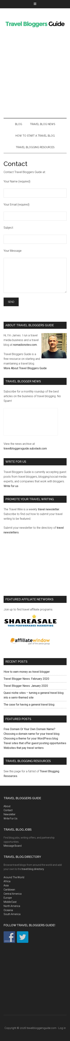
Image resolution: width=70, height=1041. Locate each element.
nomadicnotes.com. (25, 344)
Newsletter (9, 814)
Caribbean (9, 889)
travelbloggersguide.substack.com (25, 448)
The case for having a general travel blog (29, 704)
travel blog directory (33, 869)
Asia (6, 885)
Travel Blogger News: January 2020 (26, 686)
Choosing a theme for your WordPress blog (31, 738)
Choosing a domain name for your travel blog (31, 734)
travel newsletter (48, 509)
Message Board (13, 845)
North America (12, 906)
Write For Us (10, 818)
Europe (8, 897)
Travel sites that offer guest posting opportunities (35, 743)
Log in (62, 1028)
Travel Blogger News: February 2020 (26, 678)
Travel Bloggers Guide (35, 24)
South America (12, 914)
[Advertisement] (35, 74)
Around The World (14, 877)
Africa (7, 881)
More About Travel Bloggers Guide (25, 368)
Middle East (10, 901)
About (7, 806)
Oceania (8, 910)
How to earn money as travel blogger (27, 671)
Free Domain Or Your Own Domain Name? (29, 729)
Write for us (11, 486)
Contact (8, 810)
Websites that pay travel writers (24, 748)
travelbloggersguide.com (41, 1028)
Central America (13, 893)
